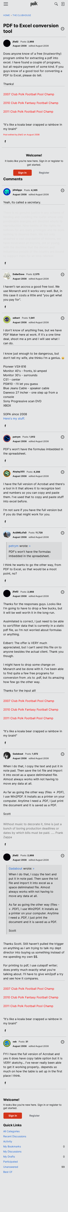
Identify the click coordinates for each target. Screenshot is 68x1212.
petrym (13, 546)
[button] (62, 29)
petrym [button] (16, 436)
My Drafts (34, 1156)
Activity (7, 1141)
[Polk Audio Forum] (34, 4)
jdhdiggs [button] (17, 190)
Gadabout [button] (18, 753)
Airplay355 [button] (19, 471)
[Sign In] (62, 4)
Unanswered (34, 1166)
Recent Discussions (14, 1136)
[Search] (56, 4)
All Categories (11, 1131)
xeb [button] (15, 1041)
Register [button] (44, 172)
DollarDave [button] (18, 274)
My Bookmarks (34, 1146)
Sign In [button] (22, 172)
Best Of (7, 1171)
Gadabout (15, 868)
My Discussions (12, 1151)
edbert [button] (16, 317)
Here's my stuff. (14, 418)
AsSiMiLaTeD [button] (20, 532)
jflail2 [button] (15, 41)
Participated (10, 1161)
